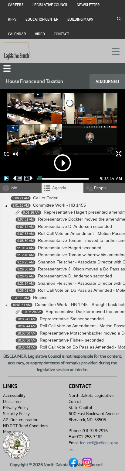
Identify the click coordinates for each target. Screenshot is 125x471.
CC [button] (6, 154)
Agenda (59, 188)
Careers (16, 5)
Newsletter (88, 5)
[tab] (62, 188)
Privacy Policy (16, 407)
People (100, 188)
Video (40, 34)
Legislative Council (50, 5)
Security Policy (16, 413)
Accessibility (14, 395)
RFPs (12, 19)
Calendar (17, 34)
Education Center (42, 19)
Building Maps (80, 19)
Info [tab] (14, 188)
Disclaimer (12, 401)
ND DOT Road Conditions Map (25, 429)
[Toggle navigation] (113, 51)
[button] (7, 68)
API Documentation (20, 419)
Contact (61, 34)
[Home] (17, 51)
